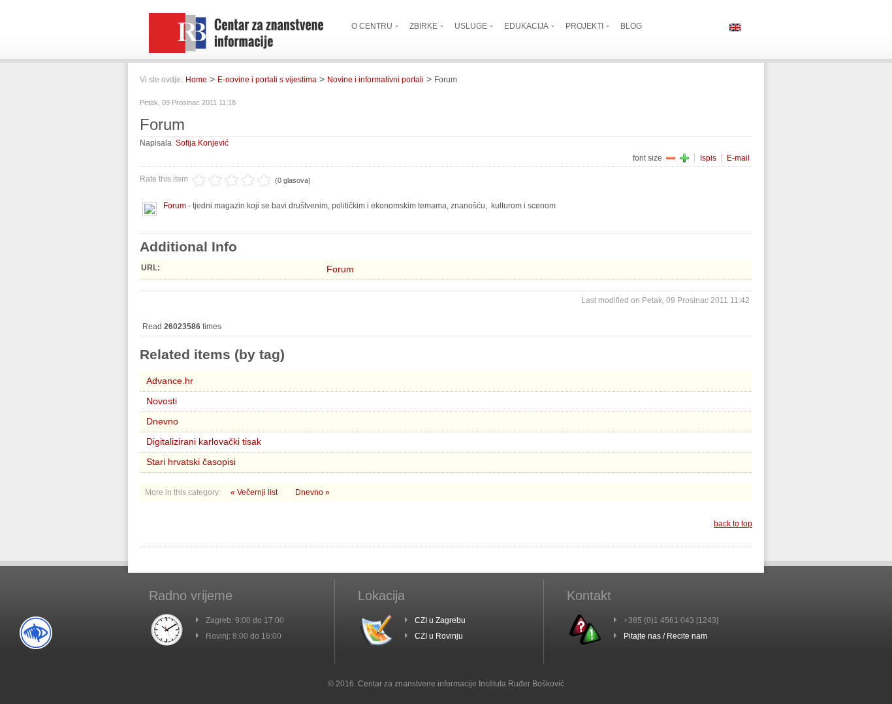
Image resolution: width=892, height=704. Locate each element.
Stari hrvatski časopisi (191, 461)
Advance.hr (169, 381)
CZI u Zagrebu (440, 620)
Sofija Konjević (202, 143)
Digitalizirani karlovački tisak (203, 441)
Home (196, 79)
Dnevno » (312, 492)
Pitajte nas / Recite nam (665, 636)
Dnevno (162, 421)
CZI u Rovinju (439, 636)
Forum (174, 205)
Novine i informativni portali (375, 79)
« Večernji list (255, 492)
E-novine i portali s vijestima (267, 79)
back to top (733, 523)
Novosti (161, 401)
